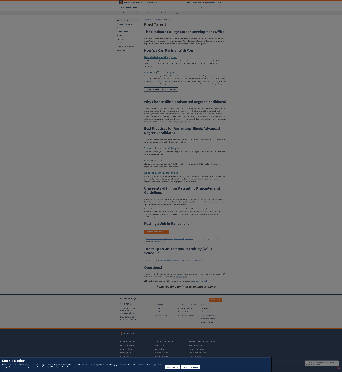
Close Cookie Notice (190, 367)
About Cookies (172, 367)
